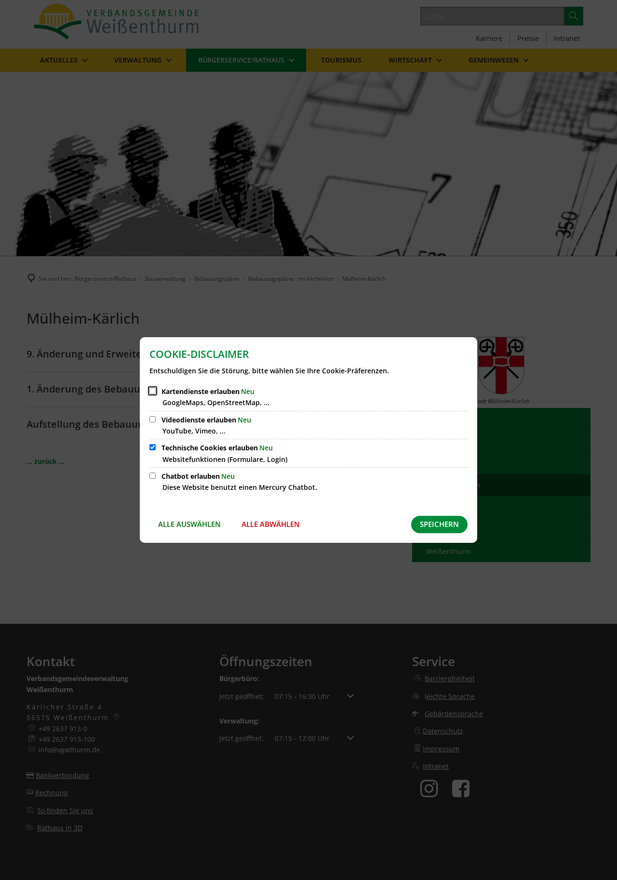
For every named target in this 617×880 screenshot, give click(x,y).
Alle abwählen (270, 524)
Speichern (439, 524)
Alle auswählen (189, 524)
